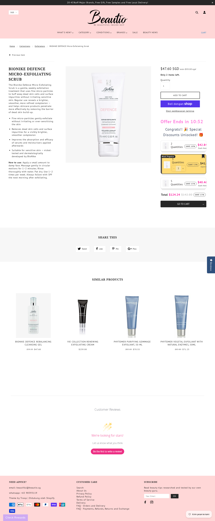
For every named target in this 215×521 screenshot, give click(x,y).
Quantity (165, 80)
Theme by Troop (18, 498)
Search (80, 487)
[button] (174, 168)
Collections (25, 46)
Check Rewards (15, 517)
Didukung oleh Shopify (42, 498)
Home (12, 46)
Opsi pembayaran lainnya (180, 111)
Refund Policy (83, 496)
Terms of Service (85, 499)
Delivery (81, 502)
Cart (203, 32)
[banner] (107, 18)
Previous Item (18, 55)
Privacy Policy (84, 493)
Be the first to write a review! (107, 451)
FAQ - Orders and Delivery (90, 505)
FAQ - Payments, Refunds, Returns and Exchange (102, 508)
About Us (81, 490)
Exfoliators (40, 46)
